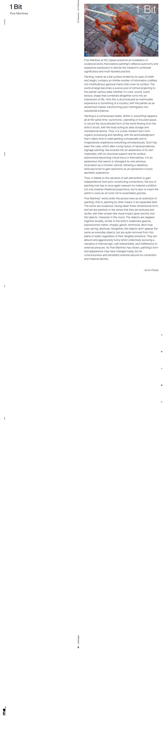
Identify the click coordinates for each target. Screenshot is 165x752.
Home (4, 418)
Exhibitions (4, 22)
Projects (4, 154)
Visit (4, 286)
